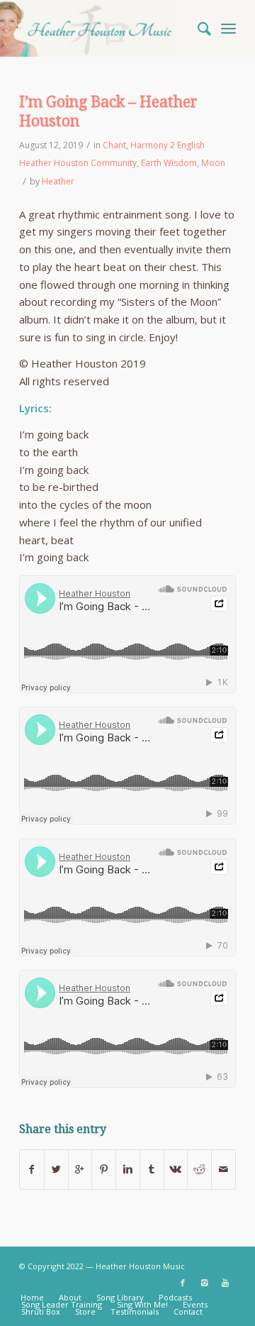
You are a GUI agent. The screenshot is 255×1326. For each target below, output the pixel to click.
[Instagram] (204, 1282)
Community (114, 163)
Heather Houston (54, 163)
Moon (213, 163)
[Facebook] (182, 1282)
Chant (114, 145)
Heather (58, 181)
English (191, 145)
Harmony (149, 145)
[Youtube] (225, 1282)
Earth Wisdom (169, 163)
